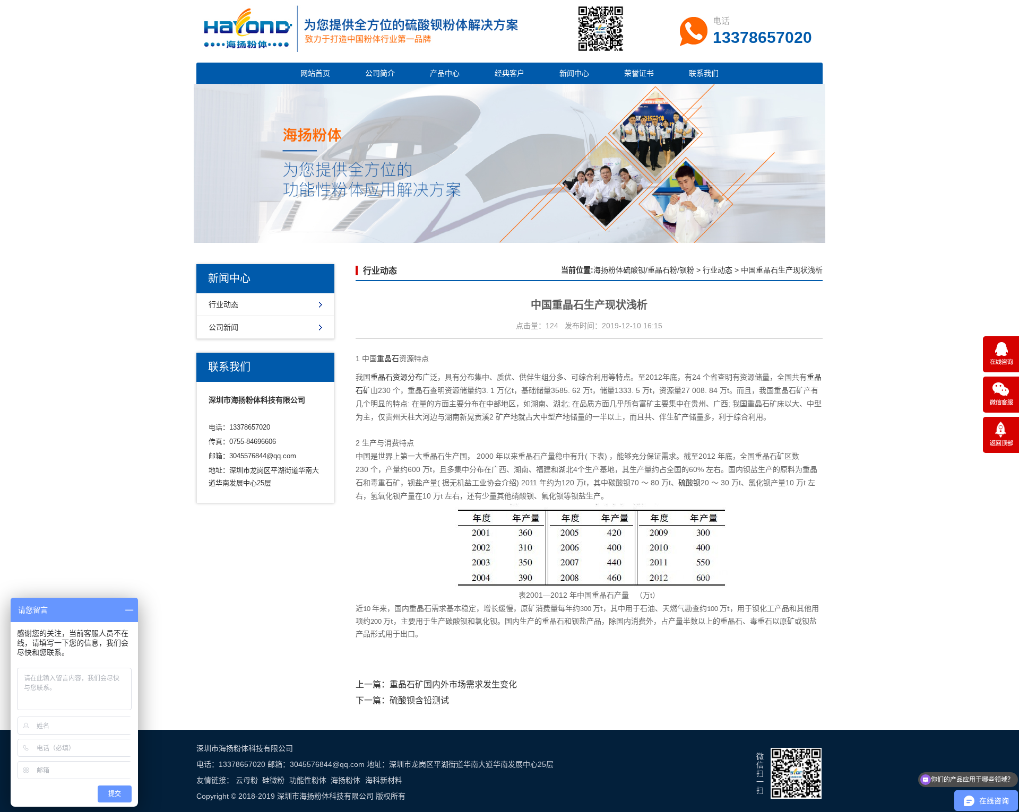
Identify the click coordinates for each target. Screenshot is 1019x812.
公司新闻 (223, 327)
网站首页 (315, 73)
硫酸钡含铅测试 (419, 700)
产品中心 (445, 73)
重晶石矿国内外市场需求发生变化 (453, 684)
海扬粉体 (345, 780)
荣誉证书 (639, 73)
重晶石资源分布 (396, 377)
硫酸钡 (689, 483)
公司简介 (380, 73)
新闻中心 (574, 73)
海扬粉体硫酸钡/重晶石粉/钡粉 (643, 270)
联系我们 (704, 73)
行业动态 (223, 304)
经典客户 (509, 73)
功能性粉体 (307, 780)
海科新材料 (383, 780)
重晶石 (388, 359)
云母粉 (247, 780)
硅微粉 (273, 780)
